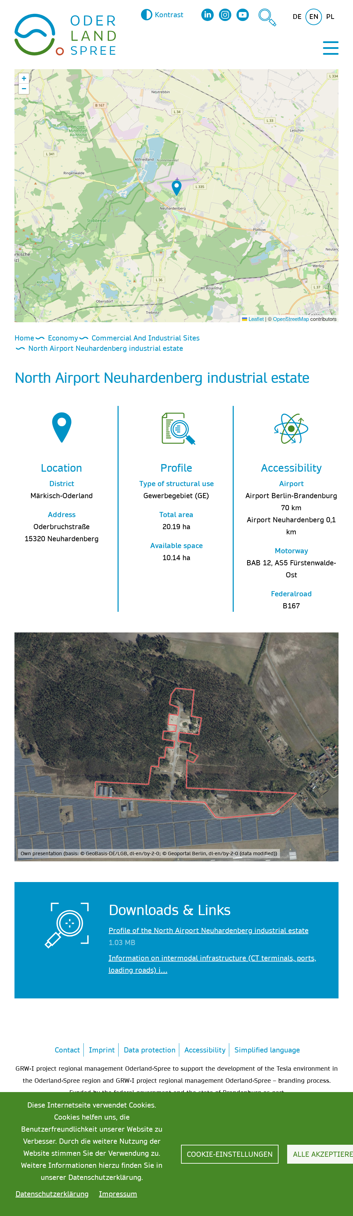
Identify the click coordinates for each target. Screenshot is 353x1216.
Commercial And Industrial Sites (146, 337)
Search (267, 18)
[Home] (65, 33)
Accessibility (204, 1049)
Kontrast (169, 14)
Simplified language (267, 1049)
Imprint (102, 1049)
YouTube (242, 15)
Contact (67, 1049)
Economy (63, 337)
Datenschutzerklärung (52, 1193)
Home (24, 337)
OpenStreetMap (291, 318)
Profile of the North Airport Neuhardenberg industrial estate (209, 930)
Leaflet (255, 318)
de (297, 16)
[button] (177, 188)
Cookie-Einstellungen (230, 1154)
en (314, 16)
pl (330, 16)
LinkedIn (207, 15)
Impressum (118, 1193)
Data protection (149, 1049)
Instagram (225, 15)
